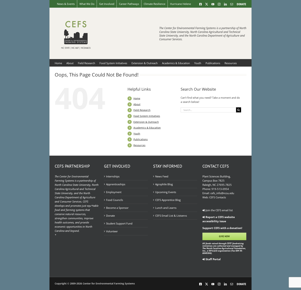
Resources (139, 145)
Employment (113, 192)
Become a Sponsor (117, 207)
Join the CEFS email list (219, 210)
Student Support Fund (119, 223)
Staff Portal (213, 259)
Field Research (141, 110)
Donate (110, 215)
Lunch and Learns (165, 207)
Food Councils (114, 200)
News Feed (161, 176)
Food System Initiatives (146, 116)
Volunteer (112, 231)
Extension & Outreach (146, 122)
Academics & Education (147, 127)
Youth (136, 133)
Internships (112, 176)
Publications (140, 139)
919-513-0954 (220, 189)
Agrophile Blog (164, 184)
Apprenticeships (115, 184)
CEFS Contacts (217, 197)
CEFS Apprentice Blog (168, 200)
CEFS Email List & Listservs (171, 215)
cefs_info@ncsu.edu (222, 193)
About (136, 104)
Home (136, 98)
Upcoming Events (165, 192)
